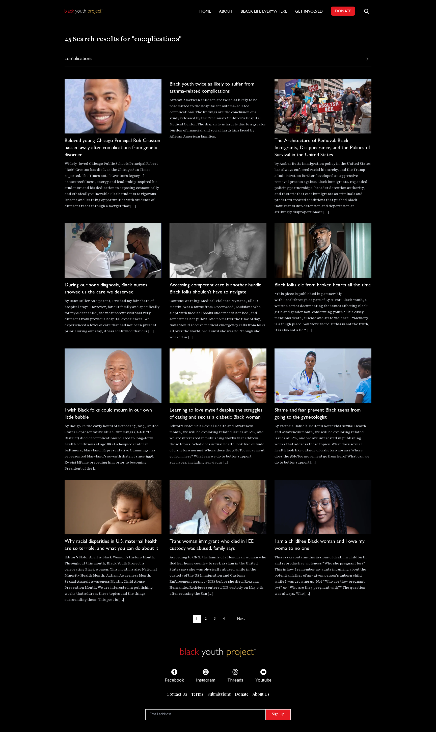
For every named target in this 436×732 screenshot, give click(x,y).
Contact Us (177, 694)
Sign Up (278, 715)
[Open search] (366, 11)
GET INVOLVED (309, 12)
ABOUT (226, 12)
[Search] (366, 59)
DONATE (343, 12)
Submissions (219, 694)
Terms (197, 694)
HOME (205, 12)
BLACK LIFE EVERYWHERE (264, 12)
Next (240, 619)
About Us (261, 694)
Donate (242, 694)
